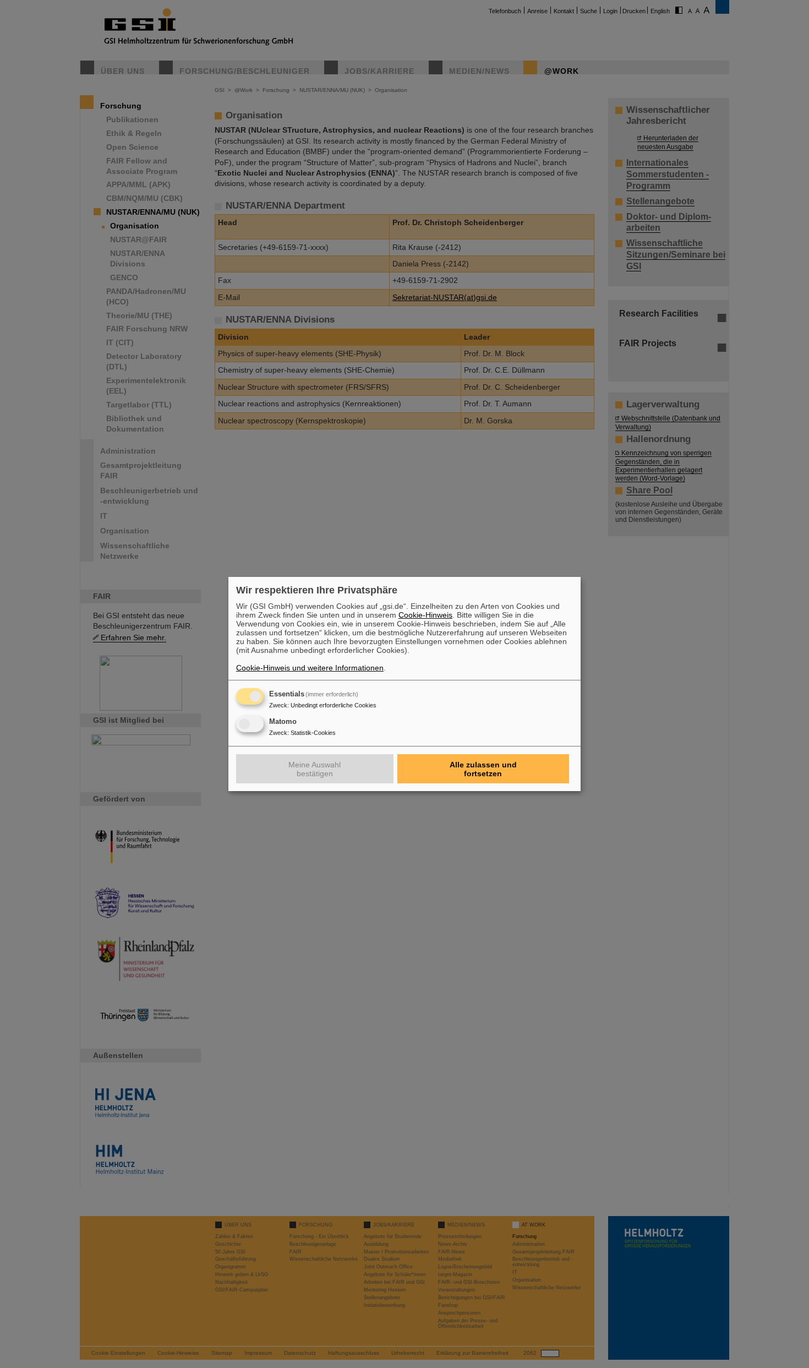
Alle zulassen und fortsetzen (483, 769)
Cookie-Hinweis (425, 615)
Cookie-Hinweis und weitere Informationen (310, 667)
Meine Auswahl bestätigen (314, 769)
